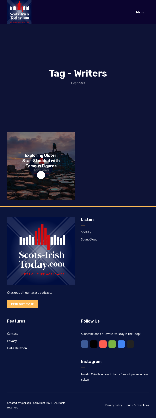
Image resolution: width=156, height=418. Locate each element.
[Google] (121, 344)
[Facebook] (84, 344)
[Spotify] (112, 344)
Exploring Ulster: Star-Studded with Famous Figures (41, 160)
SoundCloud (89, 239)
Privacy (12, 341)
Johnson (26, 403)
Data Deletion (17, 348)
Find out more (22, 304)
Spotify (86, 232)
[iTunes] (103, 344)
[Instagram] (94, 344)
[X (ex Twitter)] (130, 344)
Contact (12, 333)
